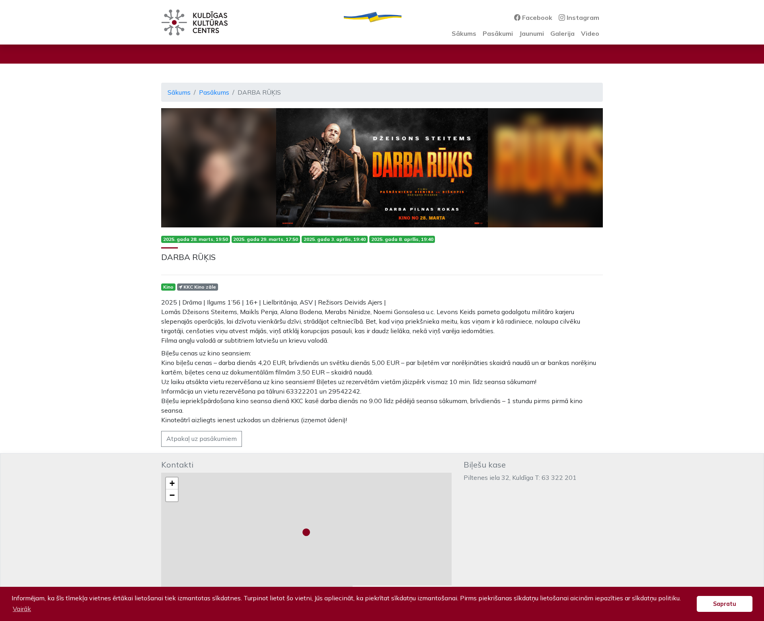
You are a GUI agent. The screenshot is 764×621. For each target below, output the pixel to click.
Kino (168, 287)
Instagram (582, 17)
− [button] (172, 495)
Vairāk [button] (22, 609)
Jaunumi (531, 33)
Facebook (536, 17)
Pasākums (214, 92)
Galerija (562, 33)
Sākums (464, 33)
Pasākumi (498, 33)
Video (590, 33)
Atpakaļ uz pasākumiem (201, 438)
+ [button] (172, 483)
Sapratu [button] (724, 603)
